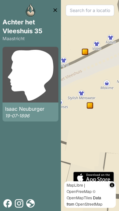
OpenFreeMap (79, 191)
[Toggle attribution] (112, 185)
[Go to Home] (30, 10)
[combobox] (90, 10)
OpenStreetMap (88, 204)
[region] (90, 105)
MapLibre (75, 185)
